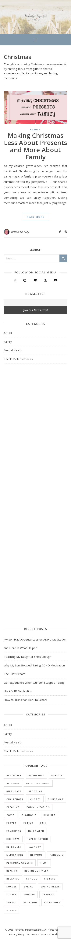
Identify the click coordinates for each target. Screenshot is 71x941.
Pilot (44, 862)
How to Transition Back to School (25, 700)
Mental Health (13, 350)
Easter (11, 823)
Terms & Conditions (52, 934)
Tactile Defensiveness (18, 359)
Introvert (14, 846)
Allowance (36, 775)
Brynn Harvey (20, 231)
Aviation (12, 783)
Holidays (13, 838)
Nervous (36, 854)
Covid (10, 815)
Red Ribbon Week (36, 870)
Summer (29, 894)
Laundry (35, 846)
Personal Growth (19, 862)
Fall (43, 823)
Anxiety (57, 775)
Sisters (49, 878)
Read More (35, 217)
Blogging (35, 791)
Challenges (14, 799)
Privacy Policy (16, 934)
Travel (11, 902)
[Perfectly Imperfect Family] (35, 17)
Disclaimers (32, 934)
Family (35, 129)
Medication (14, 854)
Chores (35, 799)
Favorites (13, 831)
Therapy (48, 894)
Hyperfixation (37, 838)
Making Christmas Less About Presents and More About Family (35, 146)
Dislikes (49, 815)
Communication (38, 807)
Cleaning (13, 807)
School (31, 878)
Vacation (30, 902)
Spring (29, 886)
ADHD (8, 333)
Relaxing (12, 878)
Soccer (11, 886)
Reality (11, 870)
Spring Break (50, 886)
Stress (11, 894)
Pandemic (56, 854)
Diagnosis (29, 815)
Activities (13, 775)
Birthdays (14, 791)
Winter (11, 910)
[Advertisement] (35, 408)
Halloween (36, 831)
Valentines (52, 902)
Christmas (55, 799)
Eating (28, 823)
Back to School (38, 783)
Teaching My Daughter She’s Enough (27, 656)
